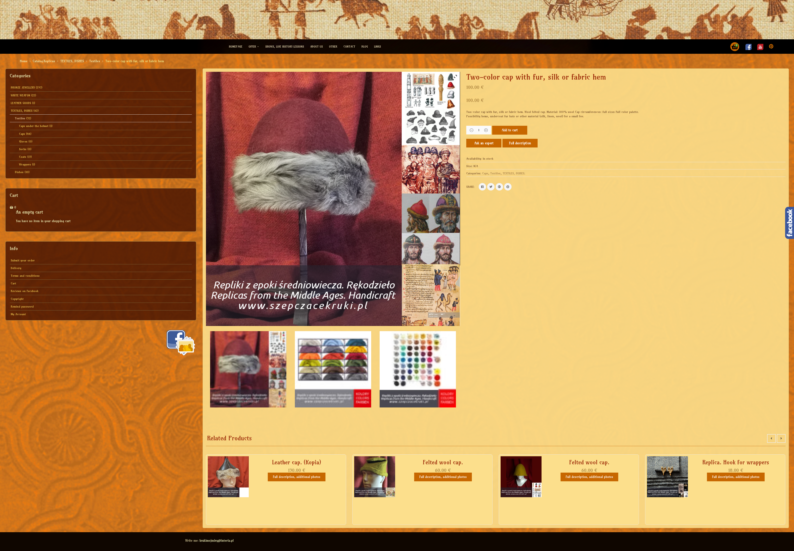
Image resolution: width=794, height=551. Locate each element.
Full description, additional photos (296, 477)
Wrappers (25, 164)
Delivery (16, 268)
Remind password (22, 306)
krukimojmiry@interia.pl (217, 541)
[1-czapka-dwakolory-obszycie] (248, 369)
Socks (22, 149)
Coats (22, 157)
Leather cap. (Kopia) (296, 462)
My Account (18, 314)
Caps (22, 134)
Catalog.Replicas (44, 61)
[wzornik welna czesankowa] (418, 369)
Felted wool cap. (443, 462)
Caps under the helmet (33, 126)
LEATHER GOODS (21, 103)
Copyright (17, 299)
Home (24, 61)
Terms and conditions (25, 276)
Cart (13, 283)
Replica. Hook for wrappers (735, 462)
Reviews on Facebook (24, 291)
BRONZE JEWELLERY (23, 87)
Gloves (23, 141)
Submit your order (23, 260)
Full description (520, 143)
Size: (469, 166)
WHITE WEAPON (20, 95)
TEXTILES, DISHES (72, 61)
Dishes (19, 172)
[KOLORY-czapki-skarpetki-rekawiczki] (333, 369)
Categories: (473, 173)
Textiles (94, 61)
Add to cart (510, 130)
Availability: (474, 159)
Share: (470, 186)
